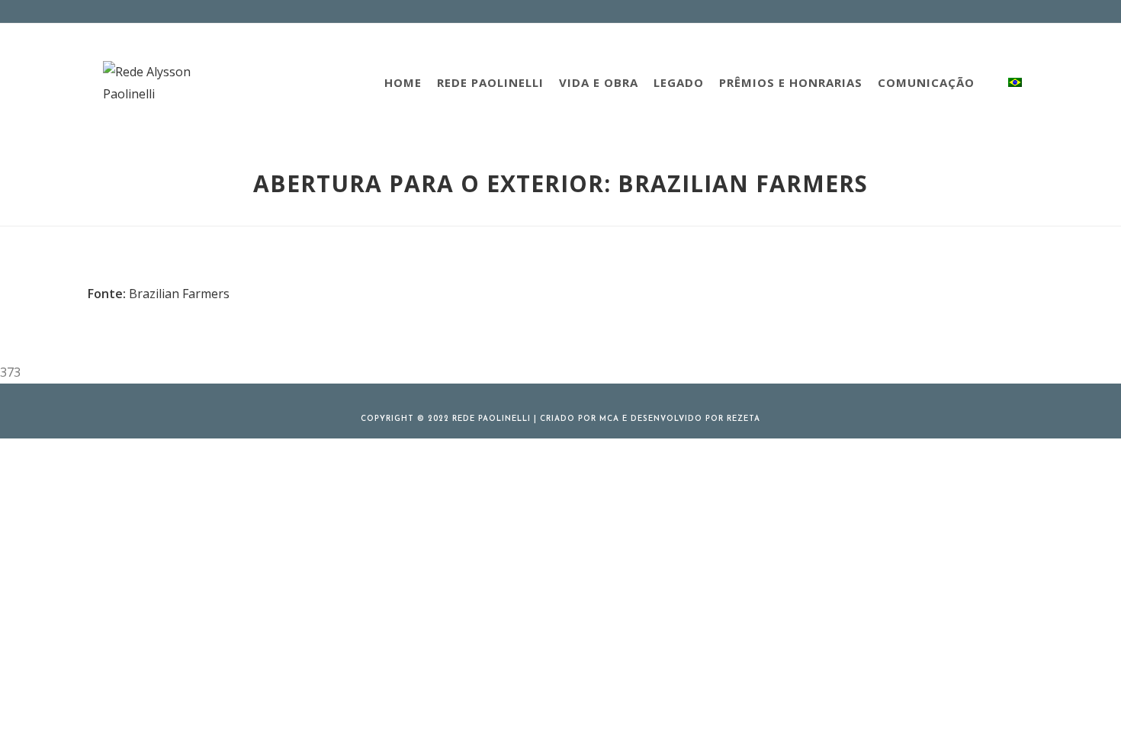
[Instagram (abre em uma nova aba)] (979, 11)
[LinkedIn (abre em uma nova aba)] (996, 11)
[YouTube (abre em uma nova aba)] (1011, 11)
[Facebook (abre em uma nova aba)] (961, 11)
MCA (609, 419)
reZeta (743, 419)
